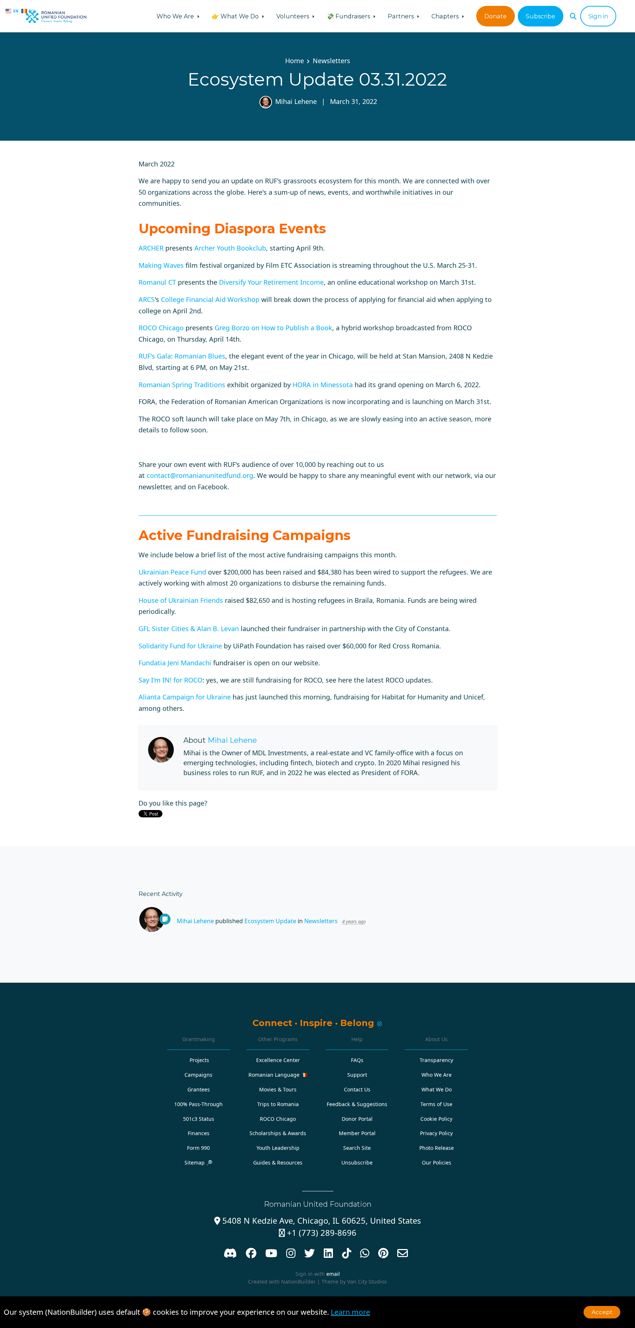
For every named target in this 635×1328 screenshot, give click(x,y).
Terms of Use (436, 1104)
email (333, 1273)
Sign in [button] (598, 16)
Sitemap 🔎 (198, 1162)
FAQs (357, 1060)
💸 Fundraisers (349, 16)
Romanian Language (278, 1074)
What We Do (436, 1089)
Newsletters (331, 60)
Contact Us (357, 1089)
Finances (198, 1133)
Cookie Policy (436, 1118)
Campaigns (198, 1074)
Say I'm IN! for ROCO (170, 680)
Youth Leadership (277, 1147)
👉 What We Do (236, 16)
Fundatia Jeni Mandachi (175, 662)
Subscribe (540, 16)
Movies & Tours (278, 1089)
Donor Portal (357, 1118)
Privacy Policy (436, 1133)
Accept (602, 1312)
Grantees (198, 1089)
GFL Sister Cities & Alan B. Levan (189, 628)
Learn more (350, 1312)
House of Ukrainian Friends (181, 600)
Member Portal (357, 1133)
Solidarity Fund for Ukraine (180, 645)
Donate (495, 16)
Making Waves (161, 265)
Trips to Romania (278, 1104)
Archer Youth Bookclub (230, 248)
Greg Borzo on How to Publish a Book (273, 327)
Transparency (436, 1060)
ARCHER (151, 248)
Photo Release (436, 1147)
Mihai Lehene (296, 101)
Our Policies (436, 1162)
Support (357, 1074)
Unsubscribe (357, 1162)
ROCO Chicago (161, 327)
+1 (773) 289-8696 (317, 1232)
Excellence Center (278, 1060)
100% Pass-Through (198, 1104)
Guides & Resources (277, 1162)
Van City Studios (367, 1281)
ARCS (147, 299)
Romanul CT (157, 282)
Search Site (357, 1147)
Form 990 (198, 1147)
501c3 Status (198, 1118)
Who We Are (176, 16)
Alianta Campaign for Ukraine (185, 696)
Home (294, 60)
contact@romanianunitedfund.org (200, 475)
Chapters (445, 16)
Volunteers (293, 16)
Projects (199, 1060)
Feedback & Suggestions (357, 1104)
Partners (401, 16)
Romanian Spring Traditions (182, 384)
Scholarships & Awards (278, 1133)
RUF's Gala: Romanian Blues (182, 356)
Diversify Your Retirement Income (271, 282)
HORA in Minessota (323, 384)
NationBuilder (298, 1281)
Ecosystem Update (270, 921)
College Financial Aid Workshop (210, 299)
